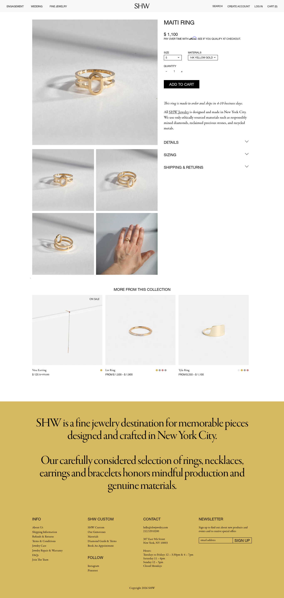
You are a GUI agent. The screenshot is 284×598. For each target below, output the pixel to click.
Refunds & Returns (43, 537)
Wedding (36, 6)
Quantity (170, 66)
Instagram (93, 566)
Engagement (15, 6)
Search (217, 6)
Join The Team (40, 560)
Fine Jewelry (58, 6)
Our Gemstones (97, 532)
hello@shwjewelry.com (155, 528)
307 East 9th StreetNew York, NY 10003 (155, 541)
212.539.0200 (151, 531)
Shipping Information (44, 532)
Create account (238, 6)
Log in (258, 6)
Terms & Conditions (44, 541)
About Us (37, 528)
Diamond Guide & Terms (102, 541)
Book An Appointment (101, 546)
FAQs (35, 555)
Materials (194, 52)
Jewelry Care (39, 546)
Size (166, 52)
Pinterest (93, 571)
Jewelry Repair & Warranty (47, 551)
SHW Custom (96, 528)
